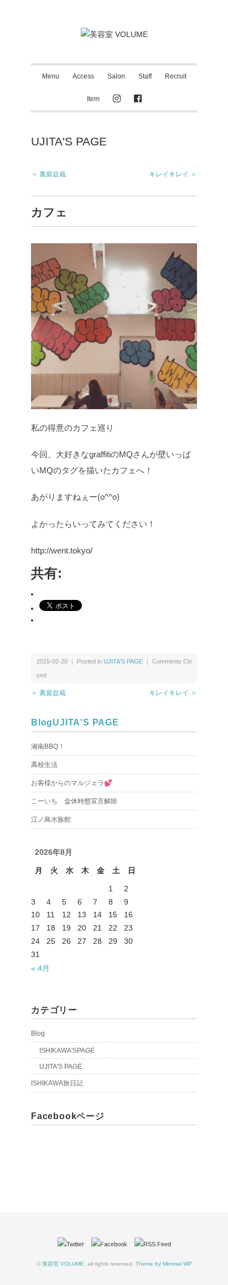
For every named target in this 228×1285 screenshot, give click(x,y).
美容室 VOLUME (63, 1264)
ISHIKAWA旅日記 (57, 1083)
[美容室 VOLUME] (114, 34)
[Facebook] (137, 99)
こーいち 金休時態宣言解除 (74, 801)
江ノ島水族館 (51, 819)
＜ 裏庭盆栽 (48, 174)
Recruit (175, 76)
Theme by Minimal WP (164, 1264)
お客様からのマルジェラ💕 (71, 783)
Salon (116, 76)
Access (83, 76)
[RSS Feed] (152, 1244)
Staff (145, 76)
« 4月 (40, 968)
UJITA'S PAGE (69, 141)
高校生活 (44, 765)
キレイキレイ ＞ (173, 174)
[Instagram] (116, 99)
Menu (50, 76)
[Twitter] (74, 1244)
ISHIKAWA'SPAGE (67, 1050)
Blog (42, 722)
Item (93, 99)
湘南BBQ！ (48, 746)
